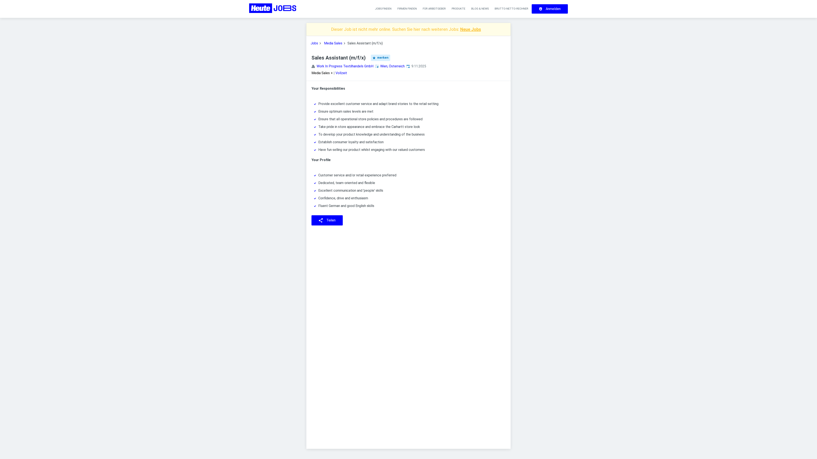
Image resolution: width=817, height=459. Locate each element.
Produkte (458, 8)
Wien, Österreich (392, 66)
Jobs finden (383, 8)
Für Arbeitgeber (434, 8)
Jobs (314, 43)
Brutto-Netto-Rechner (511, 8)
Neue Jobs (470, 29)
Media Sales (333, 43)
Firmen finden (407, 8)
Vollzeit (341, 73)
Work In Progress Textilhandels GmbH (345, 66)
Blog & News (480, 8)
